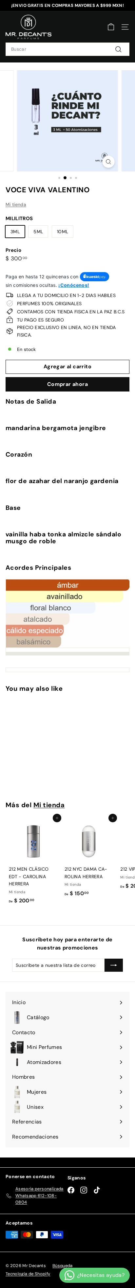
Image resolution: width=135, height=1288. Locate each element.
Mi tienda (16, 204)
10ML (62, 232)
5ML (38, 232)
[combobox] (67, 49)
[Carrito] (111, 27)
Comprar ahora (67, 384)
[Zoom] (109, 162)
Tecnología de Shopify (28, 1274)
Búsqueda (62, 1265)
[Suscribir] (114, 965)
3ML (15, 232)
